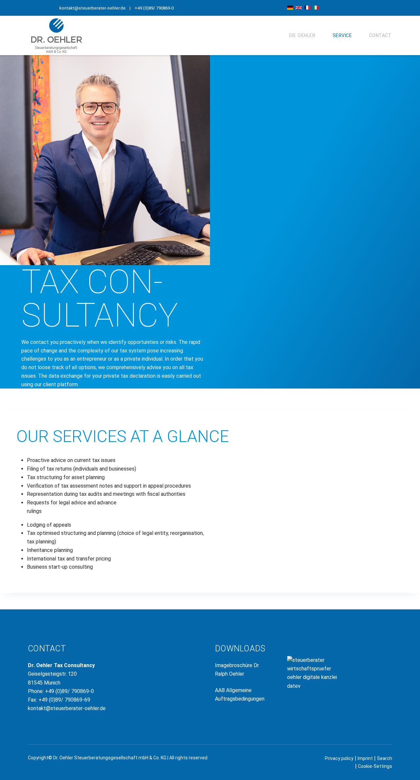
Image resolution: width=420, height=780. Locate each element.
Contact (380, 35)
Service (342, 35)
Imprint (365, 758)
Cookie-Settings (375, 766)
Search (384, 758)
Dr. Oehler (302, 35)
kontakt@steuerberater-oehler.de (92, 8)
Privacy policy (339, 758)
